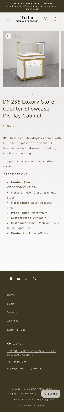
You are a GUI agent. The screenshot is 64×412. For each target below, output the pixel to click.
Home (11, 294)
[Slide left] (24, 94)
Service (12, 312)
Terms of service (23, 399)
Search (11, 303)
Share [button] (10, 126)
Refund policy (28, 393)
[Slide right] (40, 94)
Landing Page (16, 329)
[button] (8, 18)
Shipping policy (45, 399)
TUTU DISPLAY (30, 388)
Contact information (34, 405)
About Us (13, 320)
